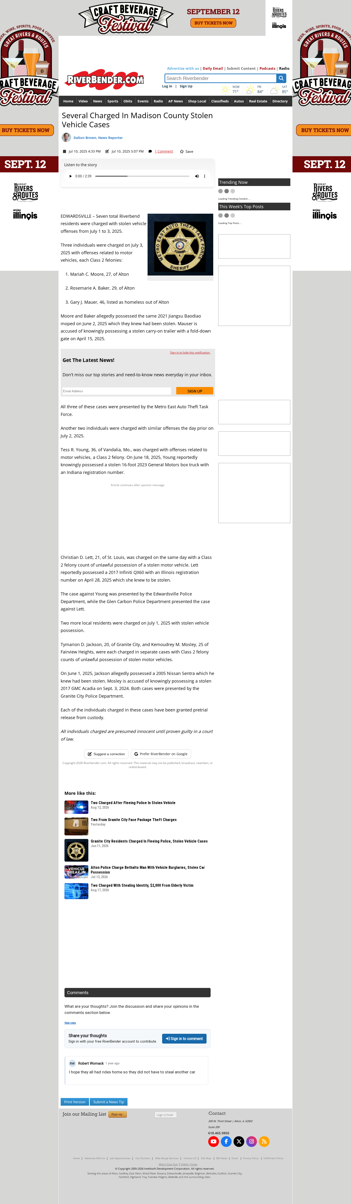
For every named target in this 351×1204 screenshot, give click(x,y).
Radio (284, 68)
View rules (70, 1023)
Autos (239, 101)
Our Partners (142, 1158)
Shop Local (197, 101)
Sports (112, 101)
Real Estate (258, 101)
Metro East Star (168, 1164)
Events (143, 101)
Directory (280, 101)
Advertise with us (183, 68)
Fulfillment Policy (273, 1158)
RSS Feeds (221, 1158)
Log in (167, 86)
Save (189, 151)
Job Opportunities (120, 1158)
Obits (127, 101)
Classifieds (220, 101)
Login (160, 1115)
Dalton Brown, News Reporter (98, 137)
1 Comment (164, 151)
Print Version (74, 1101)
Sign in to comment (186, 1038)
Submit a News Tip (108, 1101)
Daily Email (213, 68)
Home (68, 101)
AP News (175, 101)
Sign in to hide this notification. (190, 352)
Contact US (190, 1158)
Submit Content (241, 68)
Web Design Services (167, 1158)
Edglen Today (189, 1164)
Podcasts (267, 68)
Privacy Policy (251, 1158)
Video (83, 101)
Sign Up (186, 86)
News (97, 101)
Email (169, 1115)
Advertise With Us (95, 1158)
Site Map (206, 1158)
